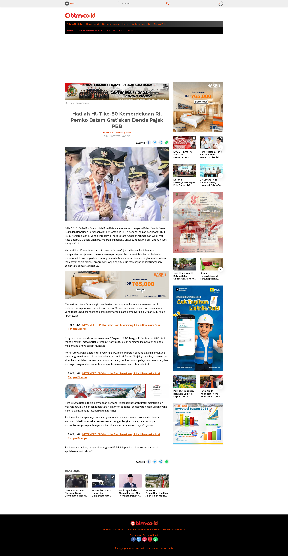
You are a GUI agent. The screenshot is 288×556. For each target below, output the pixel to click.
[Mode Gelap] (220, 3)
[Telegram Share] (160, 142)
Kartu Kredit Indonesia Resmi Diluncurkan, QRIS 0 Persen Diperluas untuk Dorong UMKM (211, 394)
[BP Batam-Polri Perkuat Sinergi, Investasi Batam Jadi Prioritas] (211, 170)
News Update (123, 132)
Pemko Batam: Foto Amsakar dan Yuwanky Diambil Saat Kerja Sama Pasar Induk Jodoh (211, 154)
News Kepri (92, 24)
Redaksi (70, 30)
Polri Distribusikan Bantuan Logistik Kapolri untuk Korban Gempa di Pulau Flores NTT (183, 394)
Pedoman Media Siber (91, 30)
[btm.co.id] (80, 15)
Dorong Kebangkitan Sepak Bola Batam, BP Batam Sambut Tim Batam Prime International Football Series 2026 (184, 182)
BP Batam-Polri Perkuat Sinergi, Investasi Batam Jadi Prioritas (211, 182)
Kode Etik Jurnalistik (174, 529)
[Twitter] (138, 539)
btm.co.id (108, 132)
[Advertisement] (144, 56)
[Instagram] (144, 539)
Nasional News (110, 24)
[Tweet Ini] (154, 142)
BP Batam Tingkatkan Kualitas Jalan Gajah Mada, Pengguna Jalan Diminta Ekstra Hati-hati (157, 493)
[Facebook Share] (148, 142)
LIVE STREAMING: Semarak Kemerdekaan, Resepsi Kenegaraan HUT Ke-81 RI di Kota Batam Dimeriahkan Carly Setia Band (184, 154)
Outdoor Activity (141, 24)
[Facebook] (133, 539)
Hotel (125, 24)
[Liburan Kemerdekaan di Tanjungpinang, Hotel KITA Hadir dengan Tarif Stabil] (211, 264)
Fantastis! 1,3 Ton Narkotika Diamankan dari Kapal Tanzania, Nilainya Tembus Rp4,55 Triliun (101, 493)
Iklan (121, 30)
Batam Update (74, 24)
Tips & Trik (160, 24)
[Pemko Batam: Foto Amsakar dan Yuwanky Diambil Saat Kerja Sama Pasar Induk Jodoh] (211, 142)
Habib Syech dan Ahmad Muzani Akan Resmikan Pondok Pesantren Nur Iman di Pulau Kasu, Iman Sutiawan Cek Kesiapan (130, 493)
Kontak (111, 30)
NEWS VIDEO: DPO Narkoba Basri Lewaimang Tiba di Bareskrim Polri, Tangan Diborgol (75, 493)
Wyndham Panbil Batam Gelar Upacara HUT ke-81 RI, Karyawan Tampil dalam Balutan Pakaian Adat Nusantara (184, 276)
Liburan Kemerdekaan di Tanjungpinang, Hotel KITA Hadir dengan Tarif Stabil (210, 276)
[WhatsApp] (155, 539)
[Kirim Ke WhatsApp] (166, 142)
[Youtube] (150, 539)
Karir (130, 30)
